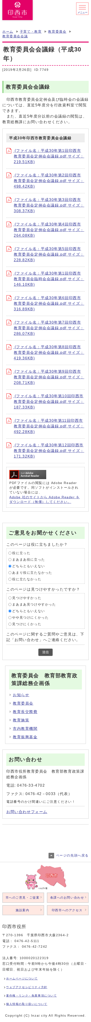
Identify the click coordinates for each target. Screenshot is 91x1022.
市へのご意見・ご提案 (23, 897)
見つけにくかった (26, 624)
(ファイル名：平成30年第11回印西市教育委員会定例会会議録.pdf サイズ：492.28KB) (48, 426)
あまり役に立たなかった (32, 572)
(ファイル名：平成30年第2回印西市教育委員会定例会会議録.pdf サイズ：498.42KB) (48, 180)
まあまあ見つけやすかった (34, 604)
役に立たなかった (26, 579)
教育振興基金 (25, 737)
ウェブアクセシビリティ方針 (26, 987)
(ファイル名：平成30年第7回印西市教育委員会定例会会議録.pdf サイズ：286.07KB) (48, 328)
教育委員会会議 (15, 36)
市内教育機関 (25, 729)
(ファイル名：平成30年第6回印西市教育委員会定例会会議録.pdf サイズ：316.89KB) (48, 303)
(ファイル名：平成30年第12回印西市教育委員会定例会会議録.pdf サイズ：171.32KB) (48, 450)
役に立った (21, 553)
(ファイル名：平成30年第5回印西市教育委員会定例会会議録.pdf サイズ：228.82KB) (48, 254)
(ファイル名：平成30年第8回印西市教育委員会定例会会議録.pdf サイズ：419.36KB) (48, 352)
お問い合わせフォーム (26, 812)
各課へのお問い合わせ (67, 897)
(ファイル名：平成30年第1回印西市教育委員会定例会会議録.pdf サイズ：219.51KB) (48, 156)
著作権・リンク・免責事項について (31, 995)
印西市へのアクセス (67, 910)
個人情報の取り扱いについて (26, 1004)
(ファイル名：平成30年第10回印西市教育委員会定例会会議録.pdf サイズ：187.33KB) (48, 401)
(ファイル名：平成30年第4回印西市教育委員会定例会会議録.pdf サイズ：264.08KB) (48, 229)
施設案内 (22, 910)
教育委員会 (57, 31)
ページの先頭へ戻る (72, 855)
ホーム (7, 31)
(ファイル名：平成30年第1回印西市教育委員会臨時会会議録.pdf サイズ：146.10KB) (48, 279)
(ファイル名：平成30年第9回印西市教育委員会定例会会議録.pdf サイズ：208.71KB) (48, 377)
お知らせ (21, 695)
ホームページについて (22, 978)
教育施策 (21, 720)
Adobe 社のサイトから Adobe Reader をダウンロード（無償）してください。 (44, 499)
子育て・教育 (31, 31)
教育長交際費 (25, 712)
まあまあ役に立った (28, 559)
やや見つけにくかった (30, 617)
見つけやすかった (26, 598)
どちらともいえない (28, 566)
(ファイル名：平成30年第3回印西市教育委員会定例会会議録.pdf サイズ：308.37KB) (48, 205)
